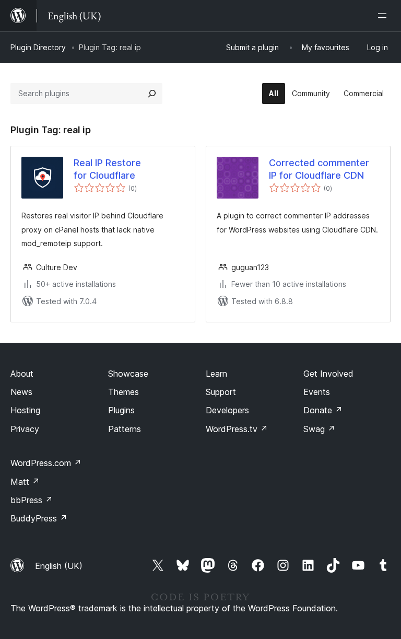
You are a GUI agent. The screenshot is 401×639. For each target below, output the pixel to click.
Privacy (24, 429)
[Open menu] (384, 15)
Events (316, 392)
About (21, 373)
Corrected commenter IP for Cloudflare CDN (319, 168)
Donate (323, 410)
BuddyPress (38, 518)
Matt (25, 482)
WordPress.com (45, 463)
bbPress (31, 500)
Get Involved (328, 373)
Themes (123, 392)
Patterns (124, 429)
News (21, 392)
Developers (227, 410)
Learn (216, 373)
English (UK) (58, 566)
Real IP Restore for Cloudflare (107, 168)
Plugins (121, 410)
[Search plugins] (151, 93)
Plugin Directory (38, 47)
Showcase (128, 373)
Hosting (25, 410)
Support (221, 392)
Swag (319, 429)
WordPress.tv (237, 429)
